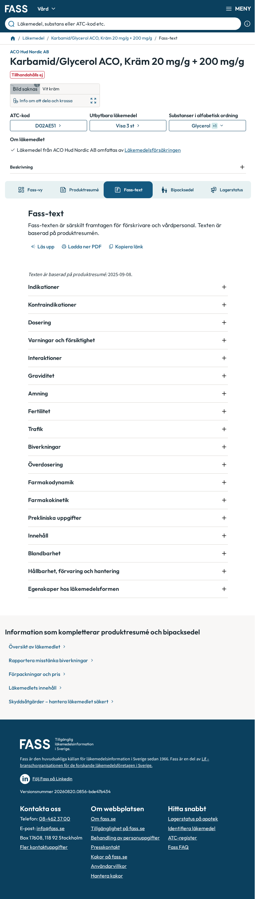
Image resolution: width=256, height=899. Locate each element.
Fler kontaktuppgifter (44, 866)
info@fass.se (51, 840)
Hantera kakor (105, 894)
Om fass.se (101, 831)
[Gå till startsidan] (16, 8)
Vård (42, 9)
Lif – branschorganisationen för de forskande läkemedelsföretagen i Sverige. (114, 774)
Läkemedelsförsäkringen (153, 150)
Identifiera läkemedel (188, 847)
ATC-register (179, 857)
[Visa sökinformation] (247, 23)
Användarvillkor (107, 885)
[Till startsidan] (13, 38)
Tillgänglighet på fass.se (116, 840)
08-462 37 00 (54, 831)
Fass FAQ (175, 866)
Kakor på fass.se (107, 876)
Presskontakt (103, 866)
